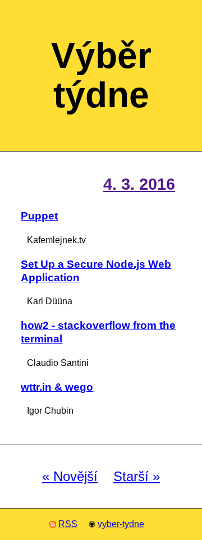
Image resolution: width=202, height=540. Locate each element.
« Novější (70, 476)
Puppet (39, 216)
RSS (67, 524)
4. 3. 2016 (139, 184)
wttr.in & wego (57, 387)
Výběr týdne (101, 75)
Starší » (136, 476)
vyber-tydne (121, 524)
